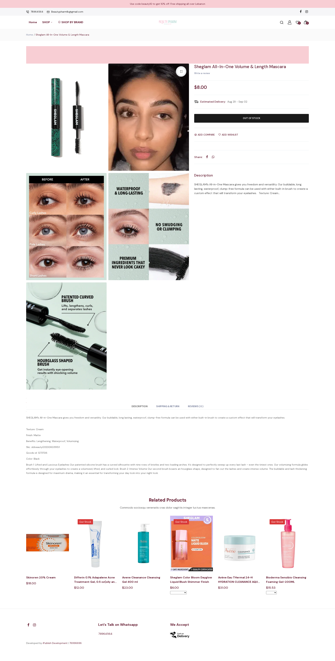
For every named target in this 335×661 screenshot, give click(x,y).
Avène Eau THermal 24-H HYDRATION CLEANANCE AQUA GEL (239, 580)
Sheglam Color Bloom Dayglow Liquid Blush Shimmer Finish (191, 580)
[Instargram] (306, 12)
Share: (198, 157)
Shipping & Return (167, 406)
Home (33, 22)
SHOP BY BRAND (72, 22)
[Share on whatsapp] (213, 157)
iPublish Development (55, 643)
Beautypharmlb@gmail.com (67, 11)
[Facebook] (300, 12)
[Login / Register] (289, 22)
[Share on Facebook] (207, 157)
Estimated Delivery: (213, 101)
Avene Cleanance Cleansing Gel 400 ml (141, 580)
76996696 (75, 643)
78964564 (37, 11)
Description (139, 406)
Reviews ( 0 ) (195, 406)
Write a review (202, 73)
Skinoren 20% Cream (41, 577)
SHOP (46, 22)
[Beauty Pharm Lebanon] (167, 22)
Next (309, 558)
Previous (26, 558)
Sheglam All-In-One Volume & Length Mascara (240, 66)
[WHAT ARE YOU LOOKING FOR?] (281, 22)
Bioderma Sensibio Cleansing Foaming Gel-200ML (286, 580)
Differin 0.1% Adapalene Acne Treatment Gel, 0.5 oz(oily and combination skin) (95, 580)
